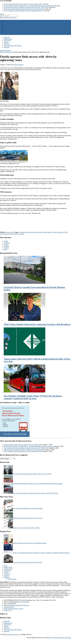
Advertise (6, 32)
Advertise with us (9, 607)
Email (5, 249)
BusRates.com (8, 39)
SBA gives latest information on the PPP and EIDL (28, 508)
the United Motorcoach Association (60, 637)
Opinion (6, 27)
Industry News (8, 22)
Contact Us (7, 29)
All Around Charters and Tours (28, 232)
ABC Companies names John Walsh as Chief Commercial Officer (23, 10)
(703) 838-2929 (24, 602)
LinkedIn (6, 246)
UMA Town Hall (19, 234)
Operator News (8, 24)
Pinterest (6, 248)
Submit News (8, 610)
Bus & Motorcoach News (12, 634)
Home (5, 20)
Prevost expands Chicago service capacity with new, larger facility (23, 4)
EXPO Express (11, 34)
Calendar (6, 30)
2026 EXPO (7, 40)
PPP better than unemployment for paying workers (27, 518)
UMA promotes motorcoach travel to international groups (29, 543)
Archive (6, 42)
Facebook (6, 243)
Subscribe (6, 47)
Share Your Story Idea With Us (13, 45)
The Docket (7, 25)
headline (39, 232)
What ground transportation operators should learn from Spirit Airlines (24, 9)
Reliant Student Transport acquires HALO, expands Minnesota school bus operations (28, 5)
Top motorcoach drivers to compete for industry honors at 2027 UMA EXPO (26, 7)
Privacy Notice (19, 608)
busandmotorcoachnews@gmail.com (18, 605)
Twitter (6, 241)
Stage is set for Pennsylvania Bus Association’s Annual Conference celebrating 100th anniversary (41, 553)
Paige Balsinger (47, 232)
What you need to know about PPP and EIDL (26, 528)
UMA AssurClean (58, 232)
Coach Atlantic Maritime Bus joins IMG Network (27, 562)
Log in (2, 14)
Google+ (6, 244)
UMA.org (7, 37)
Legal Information (9, 608)
